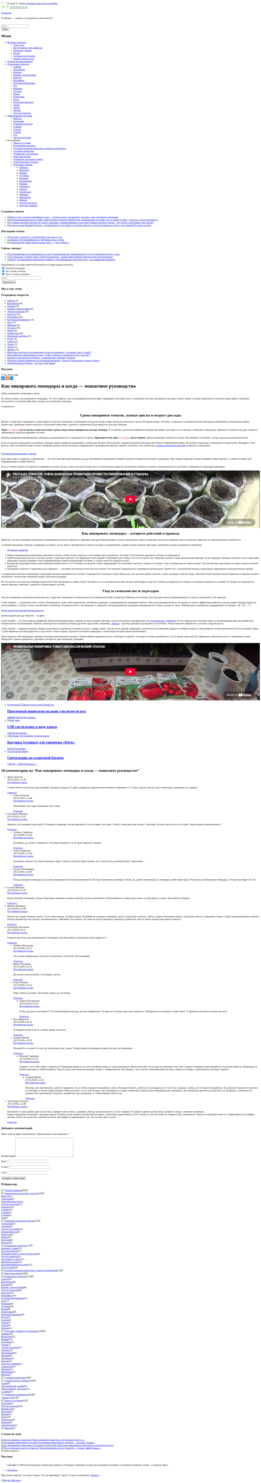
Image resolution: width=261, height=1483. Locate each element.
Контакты (12, 1470)
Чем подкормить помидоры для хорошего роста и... (58, 1440)
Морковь (11, 325)
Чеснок (11, 349)
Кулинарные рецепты (15, 1245)
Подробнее (29, 717)
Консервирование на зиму (14, 1264)
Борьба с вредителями (18, 309)
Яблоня (5, 1374)
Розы (3, 1417)
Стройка (5, 1391)
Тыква (10, 344)
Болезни (11, 306)
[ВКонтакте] (3, 378)
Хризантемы (7, 1425)
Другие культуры (16, 311)
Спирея (5, 1215)
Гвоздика (6, 1403)
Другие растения (10, 1204)
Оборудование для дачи (13, 1389)
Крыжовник (7, 1353)
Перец (10, 330)
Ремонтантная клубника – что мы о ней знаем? (31, 363)
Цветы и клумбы (13, 1400)
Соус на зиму (8, 1267)
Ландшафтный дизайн (12, 1386)
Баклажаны (13, 303)
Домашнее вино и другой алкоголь (19, 1253)
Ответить (12, 792)
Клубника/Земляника (18, 319)
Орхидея (5, 1240)
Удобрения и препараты (16, 1394)
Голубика (6, 1342)
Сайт (3, 1172)
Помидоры (12, 333)
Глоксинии (7, 1223)
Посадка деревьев (10, 1363)
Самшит (5, 1209)
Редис (10, 338)
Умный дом (8, 1397)
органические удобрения (163, 620)
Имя (4, 1161)
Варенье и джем (9, 1248)
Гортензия (6, 1199)
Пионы (5, 1414)
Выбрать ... (31, 764)
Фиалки (5, 1242)
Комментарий (8, 1156)
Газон (4, 1383)
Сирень (5, 1212)
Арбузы (11, 300)
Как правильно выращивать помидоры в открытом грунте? (83, 1445)
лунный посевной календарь (171, 445)
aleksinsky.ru (175, 1465)
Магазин (8, 1428)
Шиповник (7, 1372)
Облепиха (6, 1358)
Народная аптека (13, 1273)
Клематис (6, 1207)
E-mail (5, 1167)
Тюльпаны (6, 1419)
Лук (9, 322)
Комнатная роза (9, 1231)
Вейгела (5, 1196)
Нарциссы (6, 1408)
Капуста (11, 314)
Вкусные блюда (9, 1251)
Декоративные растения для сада (21, 1193)
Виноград (6, 1336)
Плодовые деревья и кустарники (21, 1331)
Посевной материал (17, 336)
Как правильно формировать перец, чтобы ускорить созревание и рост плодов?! (48, 355)
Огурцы (11, 328)
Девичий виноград (11, 1201)
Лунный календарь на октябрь (41, 3)
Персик (5, 1361)
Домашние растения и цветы (19, 1221)
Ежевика (5, 1350)
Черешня (5, 1369)
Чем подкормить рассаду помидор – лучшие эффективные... (70, 1448)
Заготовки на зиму (10, 1259)
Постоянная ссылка (17, 782)
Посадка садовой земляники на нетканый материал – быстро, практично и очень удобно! (53, 360)
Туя (3, 1218)
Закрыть (94, 1475)
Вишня (4, 1339)
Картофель (12, 317)
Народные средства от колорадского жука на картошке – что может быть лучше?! (49, 352)
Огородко (6, 13)
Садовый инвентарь (14, 1377)
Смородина (7, 1366)
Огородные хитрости (15, 1276)
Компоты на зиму (10, 1262)
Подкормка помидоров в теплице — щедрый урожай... (67, 1442)
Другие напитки (9, 1256)
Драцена (5, 1226)
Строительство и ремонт (17, 1380)
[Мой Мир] (11, 378)
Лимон (4, 1237)
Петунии (5, 1411)
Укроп (10, 347)
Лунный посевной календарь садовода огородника (30, 1270)
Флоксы (5, 1422)
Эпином (115, 623)
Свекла (11, 341)
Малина (5, 1355)
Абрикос (5, 1334)
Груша (4, 1344)
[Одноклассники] (7, 378)
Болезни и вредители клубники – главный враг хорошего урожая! (41, 357)
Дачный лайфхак (13, 1190)
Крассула (6, 1234)
